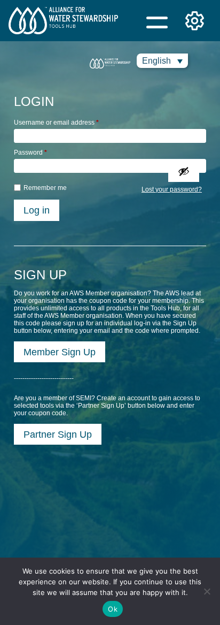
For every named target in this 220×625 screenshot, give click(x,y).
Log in (36, 210)
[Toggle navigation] (157, 20)
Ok (112, 609)
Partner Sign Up (57, 434)
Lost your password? (172, 189)
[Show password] (183, 171)
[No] (206, 591)
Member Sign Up (59, 351)
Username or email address (56, 122)
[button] (162, 61)
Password (30, 152)
